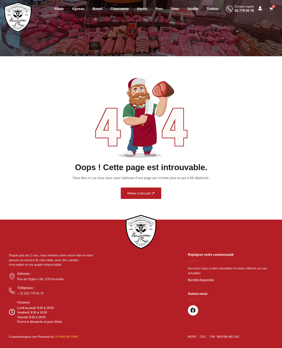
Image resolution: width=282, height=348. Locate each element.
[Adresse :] (12, 276)
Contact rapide (244, 6)
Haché (142, 9)
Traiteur (213, 9)
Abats (59, 9)
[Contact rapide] (229, 9)
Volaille (192, 9)
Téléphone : (26, 288)
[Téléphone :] (12, 291)
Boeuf (97, 9)
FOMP (74, 336)
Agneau (78, 9)
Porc (159, 9)
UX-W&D (60, 336)
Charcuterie (119, 9)
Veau (175, 9)
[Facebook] (193, 310)
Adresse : (24, 273)
